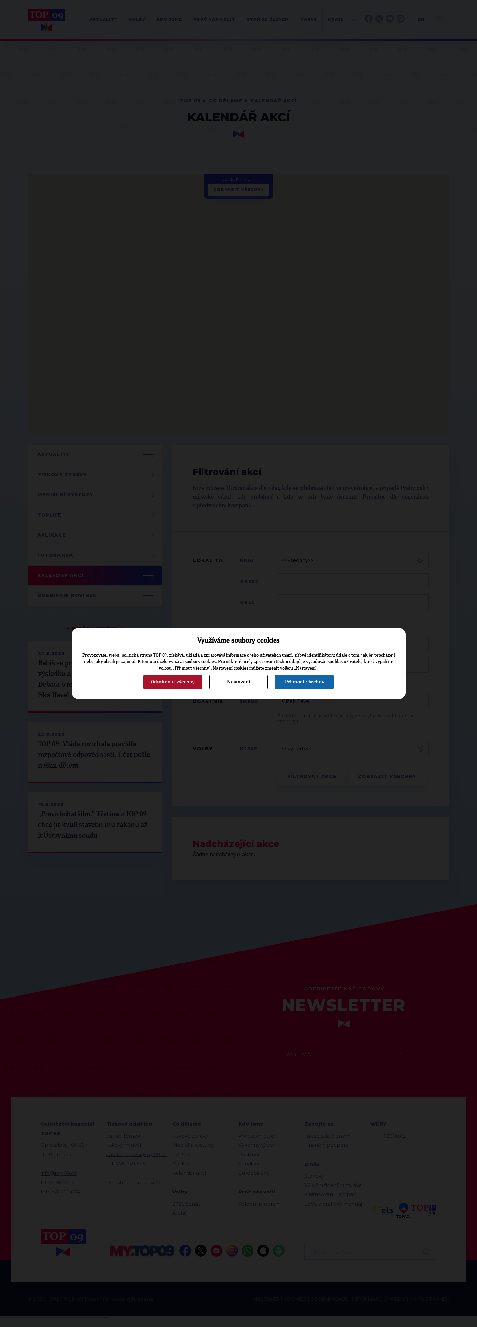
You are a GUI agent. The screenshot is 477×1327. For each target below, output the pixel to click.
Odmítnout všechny (173, 681)
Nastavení (238, 681)
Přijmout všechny (304, 681)
